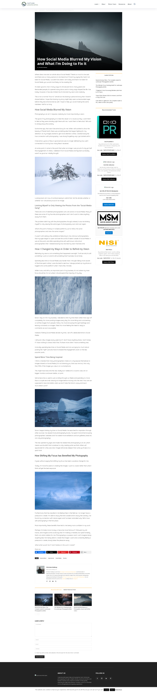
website (63, 578)
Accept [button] (106, 689)
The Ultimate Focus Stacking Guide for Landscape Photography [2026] (109, 86)
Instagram (75, 578)
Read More (118, 689)
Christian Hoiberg (43, 67)
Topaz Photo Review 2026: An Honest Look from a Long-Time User (109, 96)
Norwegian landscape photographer (68, 571)
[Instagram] (50, 581)
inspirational (51, 558)
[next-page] (38, 614)
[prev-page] (36, 614)
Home (36, 10)
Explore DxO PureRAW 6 (109, 154)
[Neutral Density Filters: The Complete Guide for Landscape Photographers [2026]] (44, 600)
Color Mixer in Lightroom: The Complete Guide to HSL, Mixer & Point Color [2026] (109, 101)
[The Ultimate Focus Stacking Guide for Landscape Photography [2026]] (63, 600)
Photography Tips (39, 605)
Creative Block (43, 558)
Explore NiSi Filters (109, 262)
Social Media (58, 558)
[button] (134, 4)
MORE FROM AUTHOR (70, 589)
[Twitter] (56, 581)
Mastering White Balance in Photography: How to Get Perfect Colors (82, 609)
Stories (65, 558)
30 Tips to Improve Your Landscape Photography (73, 577)
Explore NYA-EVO (109, 204)
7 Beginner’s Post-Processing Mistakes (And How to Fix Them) (109, 91)
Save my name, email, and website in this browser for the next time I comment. (58, 653)
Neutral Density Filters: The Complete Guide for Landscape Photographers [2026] (42, 609)
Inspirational (42, 10)
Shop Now (109, 233)
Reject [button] (112, 689)
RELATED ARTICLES (56, 589)
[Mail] (53, 581)
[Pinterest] (110, 678)
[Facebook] (47, 581)
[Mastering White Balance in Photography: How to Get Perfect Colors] (83, 600)
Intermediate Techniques (60, 605)
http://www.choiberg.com (51, 569)
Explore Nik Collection (109, 179)
